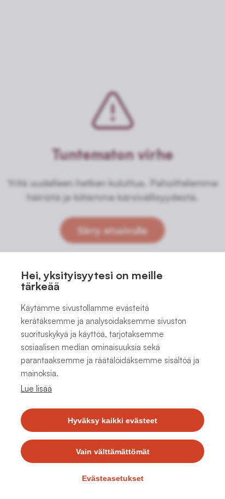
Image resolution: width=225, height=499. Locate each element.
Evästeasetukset (113, 478)
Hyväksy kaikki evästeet (112, 420)
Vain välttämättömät (113, 451)
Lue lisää (36, 388)
